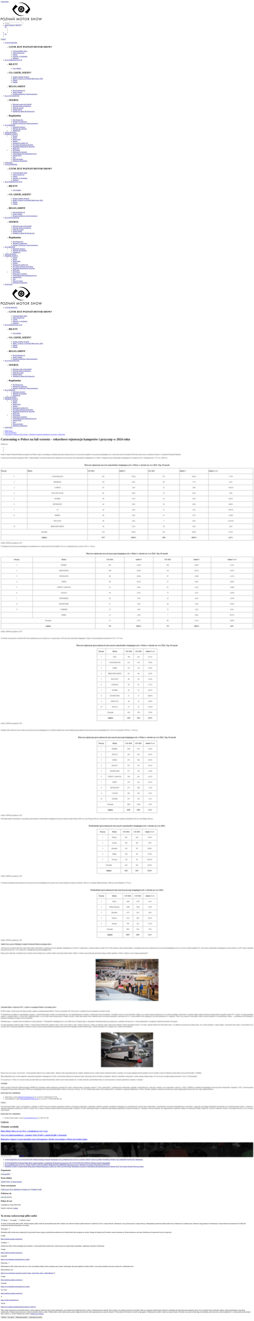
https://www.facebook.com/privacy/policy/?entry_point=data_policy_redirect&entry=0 (28, 1273)
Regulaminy (55, 1159)
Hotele (15, 138)
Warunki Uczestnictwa (20, 121)
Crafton (15, 1208)
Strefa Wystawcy (10, 25)
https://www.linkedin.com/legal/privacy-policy (15, 1259)
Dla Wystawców (18, 120)
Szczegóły (13, 1220)
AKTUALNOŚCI (10, 132)
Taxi (14, 157)
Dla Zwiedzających (19, 90)
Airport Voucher (128, 1166)
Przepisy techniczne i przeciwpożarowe (25, 94)
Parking (15, 82)
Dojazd (15, 80)
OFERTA (36, 1159)
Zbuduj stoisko (17, 109)
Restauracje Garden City (20, 143)
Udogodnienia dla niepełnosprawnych (25, 154)
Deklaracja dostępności (20, 161)
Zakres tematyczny (19, 53)
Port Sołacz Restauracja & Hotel (23, 145)
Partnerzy (16, 58)
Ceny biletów (17, 68)
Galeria (15, 54)
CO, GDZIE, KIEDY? (84, 1159)
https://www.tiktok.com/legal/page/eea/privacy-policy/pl (18, 1307)
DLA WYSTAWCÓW (12, 96)
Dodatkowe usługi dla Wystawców (24, 111)
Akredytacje (16, 130)
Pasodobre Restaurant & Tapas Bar (24, 146)
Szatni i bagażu (17, 92)
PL (6, 27)
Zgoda (5, 1220)
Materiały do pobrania (19, 129)
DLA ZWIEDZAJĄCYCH (13, 60)
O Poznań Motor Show (20, 51)
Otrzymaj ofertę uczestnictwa (22, 106)
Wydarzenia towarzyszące (61, 1163)
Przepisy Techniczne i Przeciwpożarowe (25, 123)
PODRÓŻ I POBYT (11, 134)
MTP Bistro (16, 150)
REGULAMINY (97, 1159)
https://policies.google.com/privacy (12, 1239)
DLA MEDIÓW (10, 125)
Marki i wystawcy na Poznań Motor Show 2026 (28, 78)
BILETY (19, 25)
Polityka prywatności (37, 1314)
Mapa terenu (17, 139)
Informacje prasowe (19, 127)
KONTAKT (9, 162)
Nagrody (48, 1159)
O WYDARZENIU (11, 42)
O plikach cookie (25, 1220)
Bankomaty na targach (20, 152)
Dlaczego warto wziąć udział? (22, 104)
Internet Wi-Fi (17, 155)
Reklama (42, 1159)
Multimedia (139, 1159)
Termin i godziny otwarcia (21, 77)
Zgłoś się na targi (18, 108)
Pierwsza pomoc (18, 159)
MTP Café (16, 148)
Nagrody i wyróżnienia (20, 56)
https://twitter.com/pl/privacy (10, 1300)
